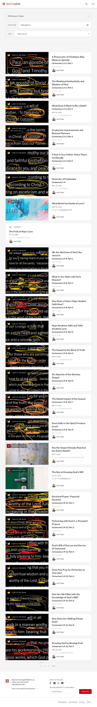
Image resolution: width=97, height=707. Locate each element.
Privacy (82, 702)
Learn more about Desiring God (23, 688)
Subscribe (85, 691)
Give (89, 702)
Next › (54, 666)
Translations (62, 702)
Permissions (72, 702)
